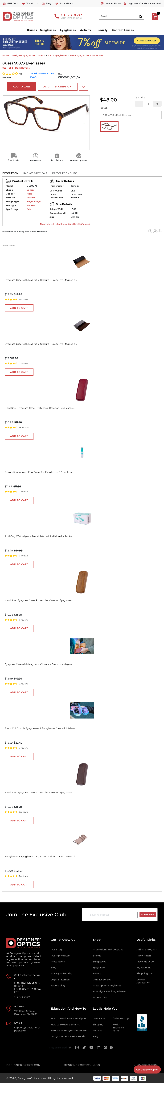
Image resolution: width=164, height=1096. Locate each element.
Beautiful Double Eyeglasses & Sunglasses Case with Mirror (40, 728)
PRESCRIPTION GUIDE (64, 173)
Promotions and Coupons (108, 949)
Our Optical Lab (60, 955)
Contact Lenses (123, 30)
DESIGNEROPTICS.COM (23, 1065)
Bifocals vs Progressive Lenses (69, 1030)
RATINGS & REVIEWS (35, 173)
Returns (97, 1030)
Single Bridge (34, 201)
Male (29, 193)
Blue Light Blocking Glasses (109, 991)
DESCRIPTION (10, 173)
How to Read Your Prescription (69, 1018)
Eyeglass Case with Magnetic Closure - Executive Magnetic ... (41, 280)
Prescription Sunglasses (107, 985)
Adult (29, 209)
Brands (97, 955)
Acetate (31, 197)
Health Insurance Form (118, 1027)
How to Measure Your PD (66, 1024)
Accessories (100, 997)
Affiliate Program (147, 949)
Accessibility (58, 985)
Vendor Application (143, 981)
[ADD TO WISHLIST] (83, 87)
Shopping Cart (145, 973)
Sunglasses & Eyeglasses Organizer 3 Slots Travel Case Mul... (40, 856)
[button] (10, 73)
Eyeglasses (99, 967)
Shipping (98, 1024)
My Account (144, 967)
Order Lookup (121, 1018)
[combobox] (121, 16)
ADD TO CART (19, 307)
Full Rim (31, 205)
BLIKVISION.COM (145, 1065)
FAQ (95, 1036)
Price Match (144, 955)
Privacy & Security (61, 973)
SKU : (60, 74)
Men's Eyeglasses (57, 55)
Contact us (99, 1018)
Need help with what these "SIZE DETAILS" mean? (65, 223)
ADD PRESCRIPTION (57, 86)
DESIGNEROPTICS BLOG (82, 1065)
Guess (41, 55)
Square (30, 189)
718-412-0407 (71, 15)
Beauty (102, 30)
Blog (54, 967)
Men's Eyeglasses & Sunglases (86, 55)
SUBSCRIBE (147, 914)
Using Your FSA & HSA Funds (68, 1036)
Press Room (58, 961)
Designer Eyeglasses (23, 55)
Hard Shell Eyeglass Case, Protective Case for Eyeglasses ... (40, 408)
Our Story (57, 949)
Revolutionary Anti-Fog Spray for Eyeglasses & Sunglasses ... (41, 472)
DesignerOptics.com (31, 1078)
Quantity (140, 97)
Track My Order (146, 961)
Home (5, 55)
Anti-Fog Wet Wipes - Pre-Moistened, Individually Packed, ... (40, 536)
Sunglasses (99, 961)
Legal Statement (61, 979)
